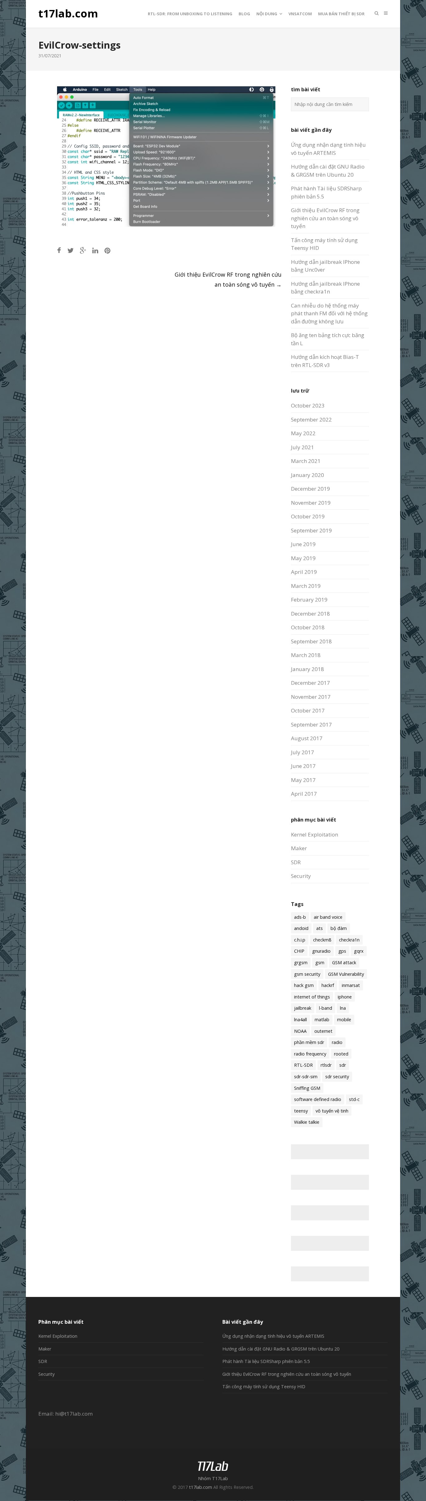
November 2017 (311, 696)
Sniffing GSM (307, 1088)
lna (343, 1008)
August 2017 (306, 738)
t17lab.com (68, 13)
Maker (299, 848)
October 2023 (308, 405)
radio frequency (310, 1054)
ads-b (300, 917)
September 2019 (311, 530)
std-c (354, 1099)
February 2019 (309, 599)
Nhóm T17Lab (213, 1478)
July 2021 (302, 447)
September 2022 (311, 419)
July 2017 (302, 752)
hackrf (328, 985)
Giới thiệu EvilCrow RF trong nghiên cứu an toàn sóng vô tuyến (325, 218)
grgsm (300, 962)
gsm (319, 962)
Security (301, 875)
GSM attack (344, 962)
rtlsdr (326, 1065)
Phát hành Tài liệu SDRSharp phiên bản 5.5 (266, 1361)
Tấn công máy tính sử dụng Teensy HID (263, 1386)
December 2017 (310, 682)
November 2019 (311, 502)
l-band (325, 1008)
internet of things (312, 997)
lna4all (300, 1019)
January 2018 (307, 669)
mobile (344, 1019)
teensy (301, 1111)
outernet (323, 1031)
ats (319, 928)
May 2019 (303, 558)
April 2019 (304, 571)
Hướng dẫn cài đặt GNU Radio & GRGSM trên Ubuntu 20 (280, 1349)
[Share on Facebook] (59, 250)
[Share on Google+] (83, 250)
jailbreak (302, 1008)
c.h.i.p (299, 940)
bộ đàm (339, 928)
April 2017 (304, 793)
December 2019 (310, 488)
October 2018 (308, 627)
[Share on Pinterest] (107, 250)
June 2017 (303, 766)
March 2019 (306, 585)
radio (337, 1042)
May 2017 (303, 780)
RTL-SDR (303, 1065)
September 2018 (311, 641)
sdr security (337, 1076)
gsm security (307, 974)
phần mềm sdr (309, 1042)
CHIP (299, 951)
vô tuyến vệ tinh (332, 1111)
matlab (322, 1019)
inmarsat (351, 985)
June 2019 (303, 544)
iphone (345, 997)
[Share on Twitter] (70, 250)
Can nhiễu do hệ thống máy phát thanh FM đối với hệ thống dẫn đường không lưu (329, 313)
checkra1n (349, 940)
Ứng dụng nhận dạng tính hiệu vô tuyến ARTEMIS (273, 1336)
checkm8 (322, 940)
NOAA (300, 1031)
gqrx (359, 951)
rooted (341, 1054)
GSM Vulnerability (346, 974)
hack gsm (304, 985)
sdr (342, 1065)
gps (342, 951)
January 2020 (307, 475)
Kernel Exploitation (314, 834)
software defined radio (317, 1099)
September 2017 (311, 724)
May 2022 (303, 433)
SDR (296, 862)
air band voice (328, 917)
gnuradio (321, 951)
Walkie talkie (306, 1122)
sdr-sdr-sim (305, 1076)
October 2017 (308, 710)
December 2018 (310, 613)
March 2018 (306, 655)
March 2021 (306, 461)
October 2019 (308, 516)
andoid (301, 928)
